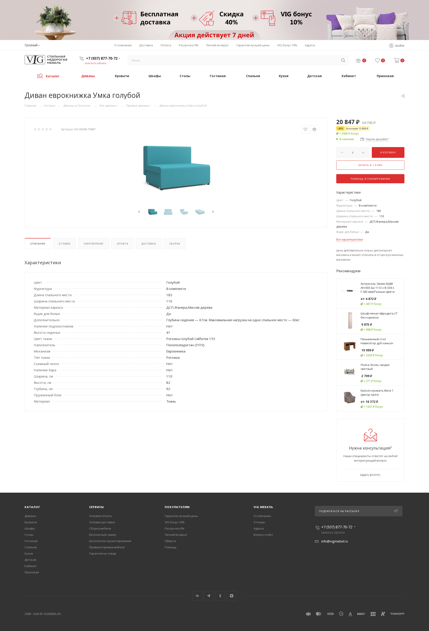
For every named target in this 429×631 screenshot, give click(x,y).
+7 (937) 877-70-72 (102, 58)
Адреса (259, 528)
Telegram (209, 596)
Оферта (170, 541)
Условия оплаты (100, 516)
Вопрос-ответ (263, 535)
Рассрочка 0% (174, 528)
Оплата (122, 243)
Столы (29, 535)
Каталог (32, 507)
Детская (30, 560)
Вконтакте (197, 596)
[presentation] (138, 211)
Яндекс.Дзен (231, 596)
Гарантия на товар (102, 553)
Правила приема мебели (107, 547)
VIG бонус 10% (175, 522)
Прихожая (32, 572)
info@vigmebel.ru (334, 541)
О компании (262, 516)
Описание (37, 243)
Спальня (31, 547)
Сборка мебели (100, 528)
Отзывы (64, 243)
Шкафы (30, 528)
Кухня (29, 553)
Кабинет (31, 566)
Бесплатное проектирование (110, 541)
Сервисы (96, 507)
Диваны (30, 516)
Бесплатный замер (102, 535)
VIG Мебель (263, 507)
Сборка (174, 243)
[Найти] (343, 60)
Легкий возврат (176, 535)
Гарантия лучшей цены (181, 516)
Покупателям (177, 507)
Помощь (171, 547)
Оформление (93, 243)
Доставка (148, 243)
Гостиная (31, 541)
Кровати (31, 522)
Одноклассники (220, 596)
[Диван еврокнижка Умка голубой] (176, 167)
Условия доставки (102, 522)
